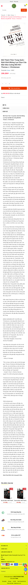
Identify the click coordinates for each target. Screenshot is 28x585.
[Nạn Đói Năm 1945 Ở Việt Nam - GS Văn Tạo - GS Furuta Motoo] (7, 493)
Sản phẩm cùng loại (7, 483)
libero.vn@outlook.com (9, 561)
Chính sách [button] (4, 548)
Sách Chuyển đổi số (22, 581)
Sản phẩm (4, 581)
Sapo (17, 578)
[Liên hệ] (25, 573)
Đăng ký (11, 1)
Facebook (3, 571)
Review (9, 581)
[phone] (25, 565)
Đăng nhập (16, 1)
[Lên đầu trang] (25, 576)
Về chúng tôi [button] (4, 545)
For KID (14, 581)
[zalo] (25, 569)
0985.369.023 (6, 93)
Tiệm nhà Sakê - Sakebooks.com (14, 583)
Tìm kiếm (24, 10)
